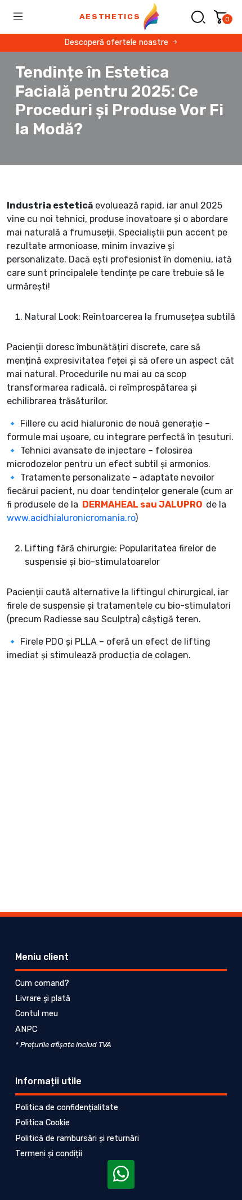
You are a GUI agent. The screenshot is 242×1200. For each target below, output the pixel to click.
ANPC (26, 1029)
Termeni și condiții (48, 1153)
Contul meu (36, 1013)
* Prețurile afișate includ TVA (63, 1044)
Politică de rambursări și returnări (77, 1138)
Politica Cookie (42, 1122)
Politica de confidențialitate (66, 1107)
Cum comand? (42, 983)
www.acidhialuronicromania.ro (71, 518)
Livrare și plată (42, 998)
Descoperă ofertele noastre (117, 42)
